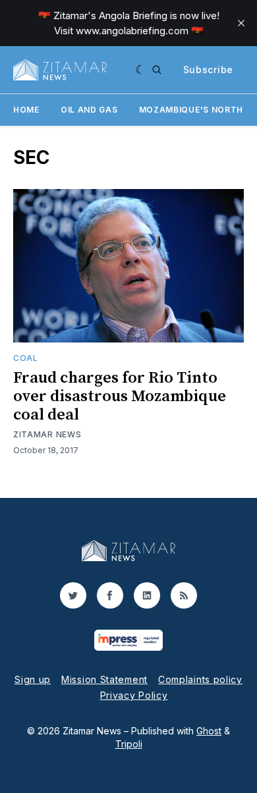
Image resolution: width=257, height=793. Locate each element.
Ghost (208, 730)
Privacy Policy (134, 695)
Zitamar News (47, 434)
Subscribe (208, 69)
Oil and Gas (89, 110)
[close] (241, 23)
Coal (25, 358)
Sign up (32, 679)
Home (26, 110)
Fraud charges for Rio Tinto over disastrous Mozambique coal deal (119, 396)
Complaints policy (200, 679)
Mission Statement (104, 679)
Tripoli (128, 744)
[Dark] (140, 69)
